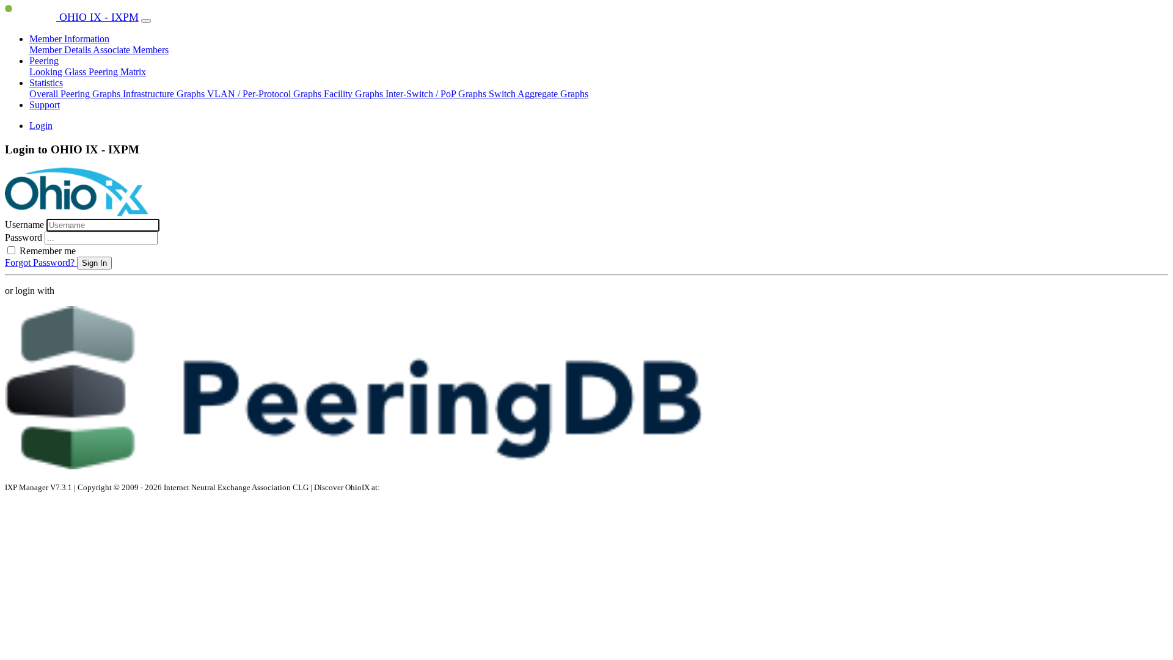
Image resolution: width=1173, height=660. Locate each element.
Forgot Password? (41, 262)
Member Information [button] (69, 39)
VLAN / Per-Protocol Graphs (265, 94)
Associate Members (131, 50)
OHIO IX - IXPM (97, 17)
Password (25, 237)
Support (44, 105)
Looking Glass (59, 72)
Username (25, 224)
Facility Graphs (355, 94)
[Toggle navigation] (146, 21)
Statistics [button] (46, 83)
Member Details (61, 50)
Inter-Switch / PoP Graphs (437, 94)
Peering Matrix (117, 72)
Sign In (94, 263)
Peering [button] (44, 61)
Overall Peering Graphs (76, 94)
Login (41, 125)
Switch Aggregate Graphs (538, 94)
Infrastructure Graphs (165, 94)
